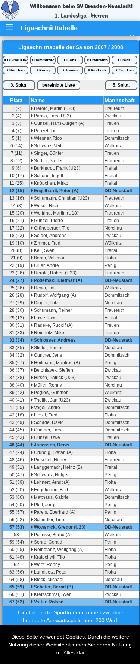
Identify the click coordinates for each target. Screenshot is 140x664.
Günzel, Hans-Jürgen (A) (58, 123)
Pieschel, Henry (49, 459)
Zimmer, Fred (46, 243)
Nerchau (16, 70)
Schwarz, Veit (47, 145)
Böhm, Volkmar (49, 258)
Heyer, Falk (45, 287)
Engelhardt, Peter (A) (55, 190)
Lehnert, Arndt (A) (51, 482)
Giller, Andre (46, 265)
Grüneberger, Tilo (51, 228)
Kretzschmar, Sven (52, 594)
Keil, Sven (44, 250)
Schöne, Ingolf (48, 175)
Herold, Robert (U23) (55, 273)
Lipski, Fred (45, 415)
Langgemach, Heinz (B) (57, 467)
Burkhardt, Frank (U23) (56, 168)
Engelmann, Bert (50, 489)
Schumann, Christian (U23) (61, 198)
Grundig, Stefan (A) (53, 452)
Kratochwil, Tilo (49, 557)
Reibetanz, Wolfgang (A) (58, 549)
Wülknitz (98, 70)
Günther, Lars (47, 430)
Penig (44, 70)
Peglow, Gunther (50, 392)
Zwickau (125, 70)
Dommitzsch (44, 60)
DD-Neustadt (17, 60)
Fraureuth (98, 60)
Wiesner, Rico (47, 138)
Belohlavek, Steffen (53, 370)
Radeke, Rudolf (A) (53, 325)
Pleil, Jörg (43, 504)
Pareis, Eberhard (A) (54, 512)
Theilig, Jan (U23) (51, 400)
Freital (125, 60)
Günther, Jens (47, 355)
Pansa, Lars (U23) (52, 116)
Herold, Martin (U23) (54, 108)
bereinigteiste (58, 85)
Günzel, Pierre (48, 220)
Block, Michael (48, 579)
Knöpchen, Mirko (50, 183)
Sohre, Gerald (47, 542)
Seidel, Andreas (49, 235)
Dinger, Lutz (45, 302)
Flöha (71, 60)
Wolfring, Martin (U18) (55, 213)
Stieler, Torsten (48, 347)
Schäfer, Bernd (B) (53, 587)
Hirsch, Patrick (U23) (54, 377)
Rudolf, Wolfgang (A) (54, 295)
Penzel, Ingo (46, 130)
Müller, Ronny (47, 385)
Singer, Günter (48, 153)
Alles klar (74, 652)
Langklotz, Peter (50, 572)
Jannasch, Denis (51, 445)
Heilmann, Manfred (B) (56, 362)
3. (18, 85)
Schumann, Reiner (52, 310)
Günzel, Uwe (46, 437)
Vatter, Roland (48, 602)
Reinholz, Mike (48, 332)
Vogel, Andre (46, 407)
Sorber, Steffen (48, 160)
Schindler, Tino (48, 519)
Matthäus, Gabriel (51, 497)
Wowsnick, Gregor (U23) (59, 527)
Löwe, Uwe (45, 317)
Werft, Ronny (46, 564)
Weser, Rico (45, 205)
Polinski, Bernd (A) (52, 534)
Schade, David (48, 422)
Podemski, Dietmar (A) (57, 280)
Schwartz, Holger (51, 474)
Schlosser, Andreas (54, 340)
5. (121, 85)
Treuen (71, 70)
